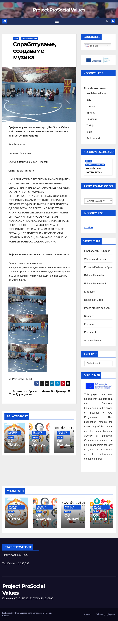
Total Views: (9, 555)
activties (88, 227)
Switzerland (93, 138)
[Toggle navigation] (56, 21)
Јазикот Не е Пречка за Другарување (25, 393)
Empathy (89, 324)
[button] (107, 21)
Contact (87, 614)
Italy (89, 99)
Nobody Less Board (95, 165)
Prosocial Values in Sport (98, 267)
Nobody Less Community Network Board (94, 172)
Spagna (91, 112)
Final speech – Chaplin (97, 251)
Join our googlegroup (105, 614)
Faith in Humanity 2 (95, 283)
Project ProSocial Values (59, 10)
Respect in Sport (93, 300)
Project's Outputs (12, 432)
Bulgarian (92, 119)
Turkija (90, 125)
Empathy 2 (90, 332)
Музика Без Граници (54, 391)
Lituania (91, 106)
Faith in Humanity (94, 275)
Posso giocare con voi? (97, 308)
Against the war (93, 340)
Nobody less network (96, 88)
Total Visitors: (10, 563)
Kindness (89, 291)
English (93, 46)
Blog (16, 38)
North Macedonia (29, 38)
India (89, 132)
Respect (88, 316)
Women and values (95, 259)
